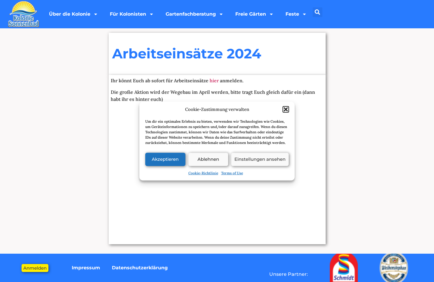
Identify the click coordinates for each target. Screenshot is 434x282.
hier (214, 80)
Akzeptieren (165, 159)
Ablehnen (208, 159)
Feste (292, 14)
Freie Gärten (250, 14)
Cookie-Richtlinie (203, 172)
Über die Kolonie (69, 14)
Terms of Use (232, 172)
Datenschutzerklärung (140, 267)
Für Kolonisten (128, 14)
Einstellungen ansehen (259, 159)
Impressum (86, 267)
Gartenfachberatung (191, 14)
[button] (286, 109)
